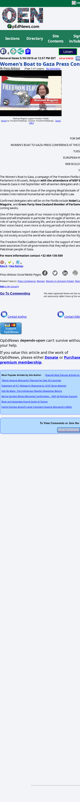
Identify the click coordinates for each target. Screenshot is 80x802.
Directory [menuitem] (34, 38)
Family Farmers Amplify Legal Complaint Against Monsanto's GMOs (36, 406)
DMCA (31, 123)
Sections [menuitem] (12, 38)
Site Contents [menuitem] (55, 39)
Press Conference (26, 281)
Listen (68, 51)
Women (41, 281)
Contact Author (17, 317)
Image (4, 120)
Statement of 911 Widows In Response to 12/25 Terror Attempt (33, 385)
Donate (51, 357)
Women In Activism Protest (60, 281)
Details (58, 121)
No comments (53, 68)
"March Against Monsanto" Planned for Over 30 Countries (31, 380)
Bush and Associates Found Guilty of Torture (24, 401)
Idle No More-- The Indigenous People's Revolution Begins (31, 391)
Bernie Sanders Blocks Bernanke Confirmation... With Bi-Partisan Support (39, 396)
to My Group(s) (9, 286)
